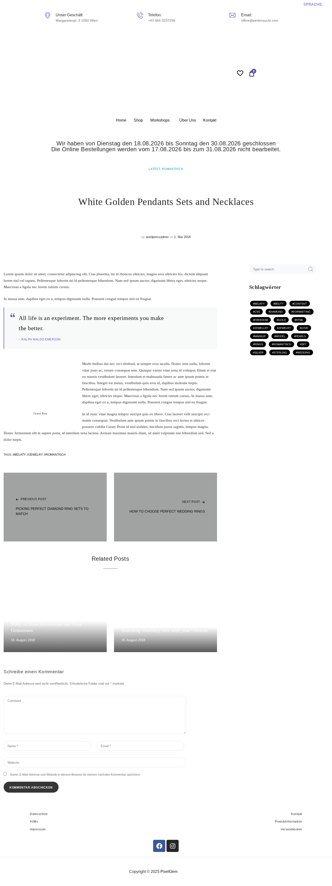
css (257, 311)
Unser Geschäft (69, 15)
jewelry (36, 454)
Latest (154, 169)
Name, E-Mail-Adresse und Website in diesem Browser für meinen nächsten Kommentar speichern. (75, 774)
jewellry (261, 328)
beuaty (20, 454)
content (300, 303)
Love (304, 328)
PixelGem (168, 871)
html (299, 320)
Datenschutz (39, 814)
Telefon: (154, 15)
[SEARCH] (310, 269)
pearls (301, 336)
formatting (302, 311)
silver (258, 352)
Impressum (38, 829)
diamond (276, 311)
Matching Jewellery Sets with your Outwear (164, 630)
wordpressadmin (157, 237)
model (280, 336)
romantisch (56, 454)
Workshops (160, 120)
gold (282, 320)
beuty (279, 303)
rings (258, 344)
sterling (280, 352)
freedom (261, 320)
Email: (246, 15)
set (303, 344)
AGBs (34, 821)
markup (260, 336)
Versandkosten (291, 829)
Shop (138, 120)
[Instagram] (172, 846)
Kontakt (209, 120)
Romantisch (172, 169)
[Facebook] (159, 846)
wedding (303, 352)
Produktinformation (288, 821)
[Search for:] (278, 269)
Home (121, 120)
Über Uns (187, 120)
